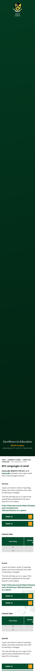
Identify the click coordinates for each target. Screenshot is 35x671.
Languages (5, 462)
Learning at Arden (14, 460)
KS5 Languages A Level (19, 462)
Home (4, 460)
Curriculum (27, 460)
